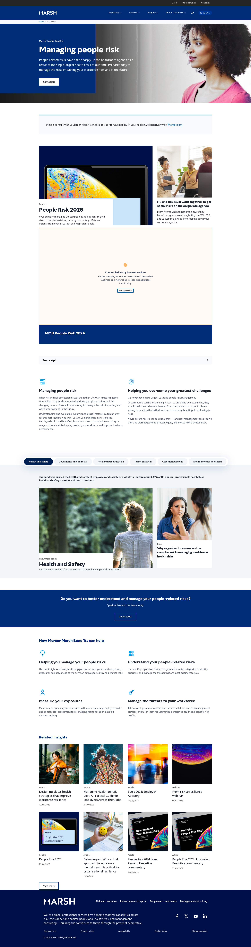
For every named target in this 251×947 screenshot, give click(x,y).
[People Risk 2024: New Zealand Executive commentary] (148, 831)
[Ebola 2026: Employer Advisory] (148, 764)
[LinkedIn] (204, 916)
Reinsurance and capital (133, 901)
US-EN (205, 12)
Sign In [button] (174, 3)
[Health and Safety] (96, 528)
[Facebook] (177, 916)
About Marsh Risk (174, 12)
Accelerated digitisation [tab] (111, 461)
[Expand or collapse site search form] (192, 13)
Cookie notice (161, 931)
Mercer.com (175, 124)
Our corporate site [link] (189, 3)
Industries (114, 12)
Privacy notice (87, 931)
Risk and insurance (106, 901)
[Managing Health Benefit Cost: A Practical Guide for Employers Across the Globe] (103, 764)
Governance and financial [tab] (73, 461)
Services (133, 12)
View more (49, 886)
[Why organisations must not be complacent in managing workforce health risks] (184, 515)
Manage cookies (125, 290)
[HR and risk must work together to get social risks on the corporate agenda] (184, 173)
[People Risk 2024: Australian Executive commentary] (192, 831)
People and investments (163, 901)
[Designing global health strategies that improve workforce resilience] (59, 764)
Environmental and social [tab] (207, 461)
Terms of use (50, 931)
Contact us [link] (205, 3)
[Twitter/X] (186, 916)
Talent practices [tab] (143, 461)
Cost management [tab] (172, 461)
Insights (152, 12)
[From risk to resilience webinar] (192, 764)
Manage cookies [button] (199, 931)
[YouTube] (195, 916)
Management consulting (193, 901)
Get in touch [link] (125, 616)
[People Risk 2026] (96, 185)
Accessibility (124, 931)
